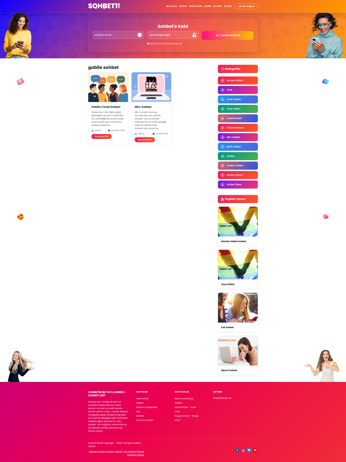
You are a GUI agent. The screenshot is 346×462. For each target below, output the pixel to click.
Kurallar (217, 6)
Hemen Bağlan (246, 6)
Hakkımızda (195, 6)
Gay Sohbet (228, 284)
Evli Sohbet (227, 327)
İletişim (228, 6)
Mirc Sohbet (143, 107)
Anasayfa (171, 6)
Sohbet (183, 6)
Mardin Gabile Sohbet (233, 241)
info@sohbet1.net (222, 398)
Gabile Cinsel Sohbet (106, 107)
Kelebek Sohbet (97, 451)
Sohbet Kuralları (144, 420)
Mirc (138, 411)
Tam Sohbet (129, 451)
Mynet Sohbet (229, 370)
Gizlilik (207, 6)
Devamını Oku (101, 136)
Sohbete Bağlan (230, 35)
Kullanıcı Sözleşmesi (146, 407)
